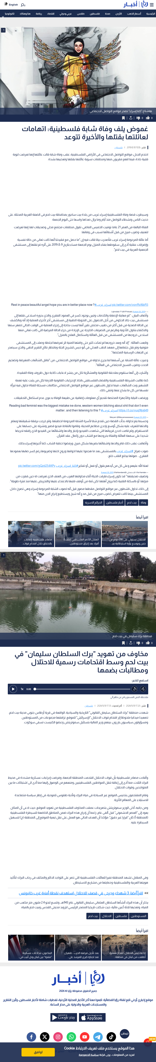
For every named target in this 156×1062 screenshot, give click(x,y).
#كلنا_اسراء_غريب (67, 465)
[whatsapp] (71, 1037)
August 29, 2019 (140, 417)
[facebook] (31, 1037)
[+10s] (143, 689)
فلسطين (95, 13)
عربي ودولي (66, 13)
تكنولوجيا (9, 13)
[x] (44, 1037)
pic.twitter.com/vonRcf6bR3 (130, 304)
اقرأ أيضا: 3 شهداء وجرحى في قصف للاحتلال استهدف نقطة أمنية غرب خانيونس (81, 893)
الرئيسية (150, 13)
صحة (107, 13)
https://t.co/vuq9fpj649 (133, 410)
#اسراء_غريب (103, 304)
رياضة (39, 13)
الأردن (118, 13)
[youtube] (84, 1037)
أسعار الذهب (134, 13)
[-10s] (134, 689)
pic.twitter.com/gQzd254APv (36, 465)
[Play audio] (13, 689)
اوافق (38, 1052)
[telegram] (98, 1037)
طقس (80, 13)
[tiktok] (111, 1037)
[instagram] (58, 1037)
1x (22, 689)
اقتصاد (50, 13)
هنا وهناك (25, 13)
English (13, 4)
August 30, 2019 (139, 312)
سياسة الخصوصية (89, 1054)
